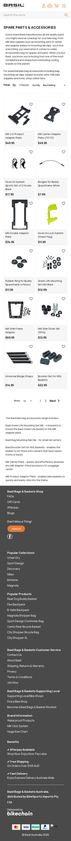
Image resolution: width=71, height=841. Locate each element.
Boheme (12, 580)
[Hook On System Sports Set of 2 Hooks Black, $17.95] (19, 163)
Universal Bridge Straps (19, 376)
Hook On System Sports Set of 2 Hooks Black (18, 185)
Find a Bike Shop (17, 701)
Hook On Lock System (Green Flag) (50, 234)
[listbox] (54, 85)
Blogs (10, 513)
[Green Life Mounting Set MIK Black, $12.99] (51, 262)
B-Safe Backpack (18, 610)
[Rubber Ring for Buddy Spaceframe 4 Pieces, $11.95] (19, 262)
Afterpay (12, 507)
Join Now (12, 682)
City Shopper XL (17, 638)
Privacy (11, 671)
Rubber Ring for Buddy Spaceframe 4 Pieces (18, 282)
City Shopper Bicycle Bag (23, 632)
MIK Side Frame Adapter (14, 330)
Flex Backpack (16, 604)
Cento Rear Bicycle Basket (24, 627)
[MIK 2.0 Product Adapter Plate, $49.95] (19, 116)
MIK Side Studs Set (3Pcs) (49, 330)
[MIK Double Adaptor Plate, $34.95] (19, 215)
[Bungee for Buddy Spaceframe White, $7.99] (51, 163)
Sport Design (15, 563)
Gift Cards (13, 502)
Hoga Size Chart (17, 731)
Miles (10, 574)
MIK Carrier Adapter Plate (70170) (49, 135)
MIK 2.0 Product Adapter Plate (14, 135)
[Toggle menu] (63, 6)
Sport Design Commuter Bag (25, 621)
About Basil (14, 660)
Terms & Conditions (19, 677)
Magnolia (13, 585)
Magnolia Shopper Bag (21, 615)
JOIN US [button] (16, 528)
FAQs (10, 496)
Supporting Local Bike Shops (25, 696)
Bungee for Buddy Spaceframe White (49, 183)
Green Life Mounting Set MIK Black (50, 282)
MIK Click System (17, 726)
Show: (17, 400)
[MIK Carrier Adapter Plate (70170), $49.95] (51, 116)
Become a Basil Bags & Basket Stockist (31, 707)
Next (53, 401)
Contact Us (14, 655)
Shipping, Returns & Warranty (25, 666)
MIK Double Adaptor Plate (17, 234)
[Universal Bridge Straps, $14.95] (19, 358)
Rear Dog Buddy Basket (22, 599)
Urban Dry (13, 558)
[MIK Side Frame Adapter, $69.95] (19, 310)
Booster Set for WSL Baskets (50, 378)
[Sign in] (43, 6)
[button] (33, 536)
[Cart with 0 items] (56, 6)
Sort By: (37, 85)
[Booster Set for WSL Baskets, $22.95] (51, 358)
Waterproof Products (20, 720)
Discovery (13, 569)
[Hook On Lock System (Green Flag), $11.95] (51, 215)
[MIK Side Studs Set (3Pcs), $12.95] (51, 310)
